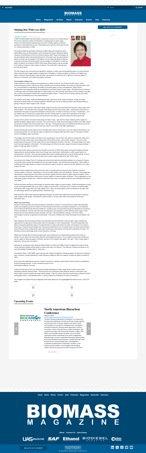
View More (65, 339)
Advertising (82, 433)
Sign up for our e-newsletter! (112, 27)
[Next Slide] (89, 328)
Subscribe (95, 395)
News (46, 395)
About (61, 433)
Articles (59, 20)
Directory (106, 20)
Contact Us (70, 433)
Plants (68, 20)
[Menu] (2, 7)
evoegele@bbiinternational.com (70, 279)
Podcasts (79, 20)
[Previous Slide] (16, 328)
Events (89, 20)
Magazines (48, 20)
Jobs (97, 20)
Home (38, 20)
